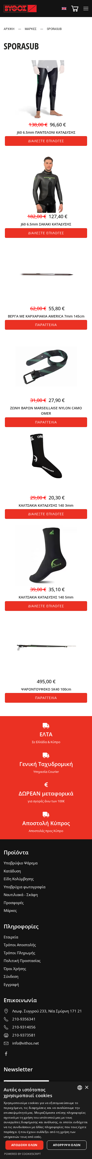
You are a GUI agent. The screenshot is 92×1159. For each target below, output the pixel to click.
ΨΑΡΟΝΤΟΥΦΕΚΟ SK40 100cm (46, 689)
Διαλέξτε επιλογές (46, 141)
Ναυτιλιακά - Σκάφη (21, 894)
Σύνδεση (11, 976)
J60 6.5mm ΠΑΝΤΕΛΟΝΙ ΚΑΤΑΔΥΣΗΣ (46, 132)
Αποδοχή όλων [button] (24, 1145)
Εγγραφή (11, 984)
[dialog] (46, 1120)
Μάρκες (10, 910)
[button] (85, 8)
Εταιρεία (11, 937)
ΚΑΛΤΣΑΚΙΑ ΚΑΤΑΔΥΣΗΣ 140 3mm (46, 505)
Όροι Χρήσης (15, 968)
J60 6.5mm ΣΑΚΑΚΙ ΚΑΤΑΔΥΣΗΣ (46, 224)
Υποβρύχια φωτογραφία (24, 886)
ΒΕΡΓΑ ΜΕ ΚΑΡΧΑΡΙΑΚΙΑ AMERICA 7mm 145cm (46, 316)
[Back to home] (20, 8)
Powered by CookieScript (22, 1154)
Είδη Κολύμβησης (19, 878)
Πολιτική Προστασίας (22, 960)
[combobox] (79, 1087)
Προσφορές (14, 902)
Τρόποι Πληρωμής (19, 952)
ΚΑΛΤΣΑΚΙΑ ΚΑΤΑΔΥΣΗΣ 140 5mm (46, 597)
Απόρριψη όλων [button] (66, 1145)
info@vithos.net (25, 1043)
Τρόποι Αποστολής (20, 944)
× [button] (86, 1087)
